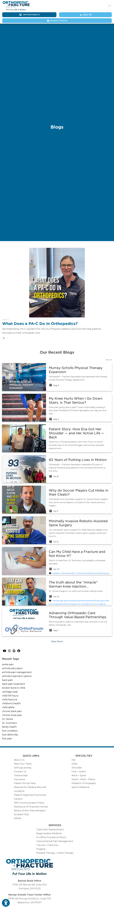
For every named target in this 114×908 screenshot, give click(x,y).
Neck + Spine (79, 775)
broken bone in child (13, 688)
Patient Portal (58, 20)
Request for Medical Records (30, 787)
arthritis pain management (17, 672)
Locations (19, 791)
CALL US (87, 15)
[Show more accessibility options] (6, 903)
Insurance (19, 779)
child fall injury (10, 695)
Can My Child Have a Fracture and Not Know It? (77, 554)
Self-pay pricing (22, 767)
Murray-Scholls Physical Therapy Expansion (75, 370)
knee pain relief (102, 601)
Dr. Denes (7, 719)
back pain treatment (13, 684)
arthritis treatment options (17, 676)
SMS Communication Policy (29, 802)
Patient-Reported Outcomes (30, 795)
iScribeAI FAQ (21, 814)
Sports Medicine (80, 787)
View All (109, 360)
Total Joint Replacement (50, 829)
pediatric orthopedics (62, 573)
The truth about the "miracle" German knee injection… (73, 584)
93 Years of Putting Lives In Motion (78, 460)
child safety (8, 707)
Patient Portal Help (25, 783)
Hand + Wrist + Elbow (83, 779)
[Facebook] (18, 651)
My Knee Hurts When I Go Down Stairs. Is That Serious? (75, 400)
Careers (18, 799)
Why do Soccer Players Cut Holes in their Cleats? (78, 492)
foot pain (7, 738)
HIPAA (17, 818)
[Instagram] (9, 651)
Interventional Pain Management (54, 841)
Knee (74, 763)
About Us (19, 760)
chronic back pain (12, 711)
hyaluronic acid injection (82, 604)
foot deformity (10, 734)
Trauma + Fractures (47, 845)
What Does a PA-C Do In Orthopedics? (40, 323)
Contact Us (20, 771)
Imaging (40, 849)
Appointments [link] (31, 15)
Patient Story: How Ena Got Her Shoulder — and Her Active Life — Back (76, 433)
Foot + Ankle (79, 771)
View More (57, 641)
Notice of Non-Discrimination (30, 810)
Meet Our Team (23, 763)
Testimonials (21, 775)
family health (9, 727)
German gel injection (61, 601)
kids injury (103, 573)
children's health (11, 703)
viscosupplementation (60, 604)
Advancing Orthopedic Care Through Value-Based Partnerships (77, 615)
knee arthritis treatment (83, 601)
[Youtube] (4, 651)
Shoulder (77, 767)
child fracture (92, 573)
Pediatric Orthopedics (84, 783)
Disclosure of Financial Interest (31, 806)
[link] (79, 370)
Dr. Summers (79, 573)
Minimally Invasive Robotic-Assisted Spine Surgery (78, 523)
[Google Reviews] (14, 651)
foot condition (10, 730)
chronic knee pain (12, 715)
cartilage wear (10, 691)
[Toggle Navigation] (109, 5)
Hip (73, 760)
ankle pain (8, 664)
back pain (7, 680)
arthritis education (12, 668)
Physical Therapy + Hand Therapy (55, 853)
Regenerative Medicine (49, 833)
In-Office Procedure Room (51, 837)
